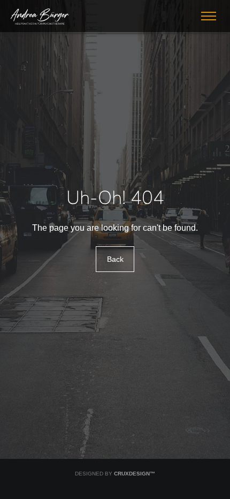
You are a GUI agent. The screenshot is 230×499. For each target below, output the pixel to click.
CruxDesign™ (134, 474)
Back (115, 259)
